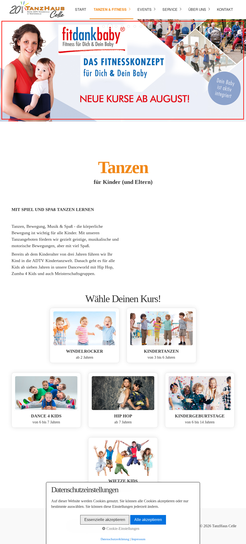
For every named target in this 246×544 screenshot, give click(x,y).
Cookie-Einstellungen (122, 528)
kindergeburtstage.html (199, 400)
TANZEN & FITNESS (110, 9)
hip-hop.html (123, 400)
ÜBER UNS (197, 9)
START (80, 9)
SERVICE (170, 9)
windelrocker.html (84, 335)
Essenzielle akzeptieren (104, 520)
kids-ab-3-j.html (161, 335)
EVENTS (144, 9)
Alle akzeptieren (148, 520)
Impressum (138, 539)
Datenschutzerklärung (115, 539)
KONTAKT (225, 9)
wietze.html (123, 465)
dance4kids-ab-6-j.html (46, 400)
